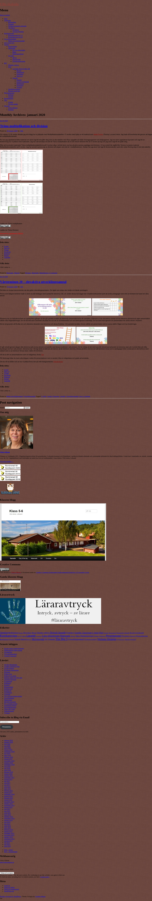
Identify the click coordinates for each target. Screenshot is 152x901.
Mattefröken (8, 700)
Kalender (105, 633)
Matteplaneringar (17, 54)
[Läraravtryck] (50, 623)
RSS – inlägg (8, 850)
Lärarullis (7, 694)
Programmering (9, 93)
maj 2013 (7, 844)
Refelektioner (4, 639)
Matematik (11, 48)
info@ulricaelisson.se (7, 862)
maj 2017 (7, 785)
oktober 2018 (8, 763)
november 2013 (9, 835)
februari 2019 (8, 757)
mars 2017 (7, 789)
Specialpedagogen (10, 707)
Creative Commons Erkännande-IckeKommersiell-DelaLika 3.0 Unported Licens (62, 572)
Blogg (34, 633)
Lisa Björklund (9, 698)
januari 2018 (8, 774)
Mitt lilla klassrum (10, 702)
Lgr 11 (19, 636)
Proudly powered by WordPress (10, 896)
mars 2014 (7, 828)
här (42, 355)
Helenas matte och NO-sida (13, 678)
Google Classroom (53, 396)
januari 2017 (8, 792)
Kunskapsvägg (9, 33)
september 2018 (9, 764)
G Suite (43, 396)
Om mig (7, 106)
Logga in (7, 885)
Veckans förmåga (18, 32)
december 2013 (9, 833)
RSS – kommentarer (10, 852)
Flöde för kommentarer (11, 889)
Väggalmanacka (120, 639)
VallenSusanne (9, 711)
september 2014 (9, 818)
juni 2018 (7, 766)
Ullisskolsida (58, 362)
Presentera (20, 74)
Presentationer (8, 98)
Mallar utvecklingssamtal (16, 41)
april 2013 (7, 846)
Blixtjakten (27, 633)
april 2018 (7, 770)
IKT (5, 63)
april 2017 (7, 787)
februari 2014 (8, 830)
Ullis (21, 131)
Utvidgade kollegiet (90, 639)
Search (2, 407)
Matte (14, 52)
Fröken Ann (8, 674)
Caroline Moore (40, 896)
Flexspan (7, 672)
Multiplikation (44, 273)
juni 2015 (7, 809)
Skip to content (5, 15)
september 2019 (9, 751)
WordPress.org (9, 891)
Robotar (11, 95)
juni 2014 (7, 822)
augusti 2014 (8, 820)
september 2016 (9, 794)
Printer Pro (133, 636)
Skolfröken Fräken (10, 705)
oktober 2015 (8, 804)
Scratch (10, 97)
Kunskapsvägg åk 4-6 (15, 37)
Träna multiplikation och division (24, 126)
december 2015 (9, 802)
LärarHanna (8, 692)
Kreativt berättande (23, 82)
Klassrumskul (8, 687)
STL (46, 639)
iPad (9, 67)
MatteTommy (98, 134)
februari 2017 (8, 790)
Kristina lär (7, 691)
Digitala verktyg (13, 65)
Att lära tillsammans (10, 665)
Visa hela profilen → (7, 461)
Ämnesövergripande (130, 639)
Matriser (73, 636)
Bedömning (12, 22)
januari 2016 (8, 800)
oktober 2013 (8, 837)
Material (17, 273)
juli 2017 (7, 781)
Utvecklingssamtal (10, 39)
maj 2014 (7, 824)
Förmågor (15, 30)
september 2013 (9, 839)
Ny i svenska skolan (10, 704)
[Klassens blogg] (53, 560)
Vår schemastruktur (10, 654)
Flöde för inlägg (9, 887)
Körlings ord (8, 689)
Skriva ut (19, 76)
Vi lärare (7, 713)
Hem (5, 19)
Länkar (10, 102)
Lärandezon (39, 636)
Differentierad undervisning (13, 650)
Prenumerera (6, 727)
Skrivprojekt (16, 59)
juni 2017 (7, 783)
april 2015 (7, 813)
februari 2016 (8, 798)
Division (28, 273)
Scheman (11, 639)
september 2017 (9, 777)
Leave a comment (84, 396)
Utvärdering (8, 652)
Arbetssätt (7, 20)
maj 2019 (7, 753)
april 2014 (7, 826)
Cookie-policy (44, 877)
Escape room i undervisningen (14, 648)
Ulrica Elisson (12, 108)
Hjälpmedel (20, 72)
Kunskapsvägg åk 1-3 (15, 35)
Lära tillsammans (51, 635)
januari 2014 (8, 831)
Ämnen (6, 45)
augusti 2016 (8, 796)
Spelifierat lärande (14, 89)
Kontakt (11, 110)
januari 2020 (8, 750)
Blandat (19, 80)
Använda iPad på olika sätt (21, 69)
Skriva (14, 58)
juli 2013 (7, 843)
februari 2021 (8, 740)
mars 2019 (7, 755)
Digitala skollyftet (14, 91)
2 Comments (53, 273)
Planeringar (102, 636)
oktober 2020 (8, 742)
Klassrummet (12, 46)
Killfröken (7, 683)
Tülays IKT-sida (9, 709)
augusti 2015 (8, 807)
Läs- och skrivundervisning (13, 696)
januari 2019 (8, 759)
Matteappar (20, 84)
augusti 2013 (8, 841)
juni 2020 (7, 744)
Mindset (96, 636)
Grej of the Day (9, 43)
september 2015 (9, 805)
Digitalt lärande (58, 632)
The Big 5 (11, 28)
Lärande (11, 24)
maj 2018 (7, 768)
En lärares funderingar (11, 670)
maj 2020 (7, 746)
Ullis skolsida (9, 4)
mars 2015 (7, 815)
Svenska (11, 56)
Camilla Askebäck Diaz (12, 666)
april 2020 (7, 748)
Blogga (19, 71)
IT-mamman (8, 681)
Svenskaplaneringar (18, 61)
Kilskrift (7, 685)
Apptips (15, 78)
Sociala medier (13, 104)
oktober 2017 (8, 776)
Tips (5, 100)
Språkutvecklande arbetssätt (17, 26)
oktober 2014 (8, 817)
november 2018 (9, 761)
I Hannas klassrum (10, 679)
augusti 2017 (8, 779)
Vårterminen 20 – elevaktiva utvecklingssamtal (33, 282)
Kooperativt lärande (123, 633)
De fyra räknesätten (18, 50)
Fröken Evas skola (10, 676)
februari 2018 (8, 772)
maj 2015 (7, 811)
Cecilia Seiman (9, 668)
